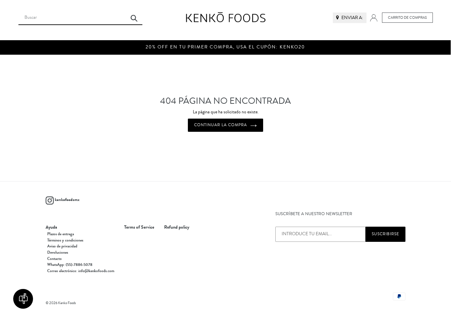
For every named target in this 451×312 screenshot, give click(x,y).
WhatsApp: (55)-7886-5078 (69, 265)
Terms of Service (139, 227)
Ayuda (51, 227)
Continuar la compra (220, 125)
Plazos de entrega (60, 234)
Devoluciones (57, 252)
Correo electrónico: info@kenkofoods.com (80, 271)
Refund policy (176, 227)
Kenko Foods (67, 302)
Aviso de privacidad (62, 246)
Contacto (54, 259)
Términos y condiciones (65, 240)
